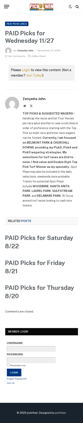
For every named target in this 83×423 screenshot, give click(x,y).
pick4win (60, 412)
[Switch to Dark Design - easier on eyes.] (70, 6)
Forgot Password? (17, 379)
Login (26, 70)
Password (15, 354)
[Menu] (6, 6)
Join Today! (34, 75)
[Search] (77, 6)
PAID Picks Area (17, 24)
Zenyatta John (25, 50)
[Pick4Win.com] (41, 6)
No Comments (16, 56)
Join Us (11, 383)
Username (15, 343)
